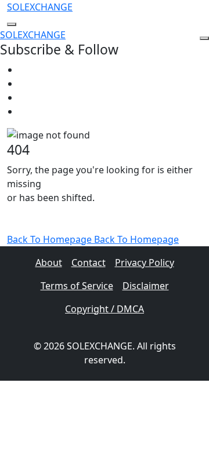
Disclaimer (145, 285)
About (48, 262)
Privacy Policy (144, 262)
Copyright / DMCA (104, 308)
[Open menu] (11, 24)
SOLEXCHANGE (40, 7)
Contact (88, 262)
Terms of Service (77, 285)
